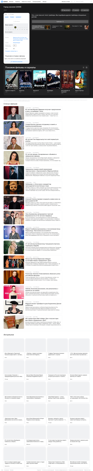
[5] (15, 29)
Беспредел (50, 90)
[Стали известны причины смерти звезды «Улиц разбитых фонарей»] (57, 435)
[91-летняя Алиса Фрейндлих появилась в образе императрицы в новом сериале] (14, 435)
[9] (24, 29)
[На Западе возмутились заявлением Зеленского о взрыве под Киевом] (35, 435)
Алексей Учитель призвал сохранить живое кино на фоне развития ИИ (42, 200)
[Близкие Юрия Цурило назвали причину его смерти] (79, 370)
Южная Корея (16, 42)
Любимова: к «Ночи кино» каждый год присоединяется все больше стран (38, 185)
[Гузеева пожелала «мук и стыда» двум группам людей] (35, 457)
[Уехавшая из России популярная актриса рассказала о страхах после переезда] (57, 370)
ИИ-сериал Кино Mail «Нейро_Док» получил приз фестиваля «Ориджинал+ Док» (41, 319)
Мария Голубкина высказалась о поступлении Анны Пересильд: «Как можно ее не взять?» (42, 230)
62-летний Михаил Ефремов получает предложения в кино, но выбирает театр (43, 110)
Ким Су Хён (20, 40)
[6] (17, 29)
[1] (6, 29)
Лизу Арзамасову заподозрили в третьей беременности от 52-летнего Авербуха (39, 215)
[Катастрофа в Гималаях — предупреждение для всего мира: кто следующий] (14, 370)
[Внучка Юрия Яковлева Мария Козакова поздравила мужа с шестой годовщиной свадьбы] (35, 370)
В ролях (7, 37)
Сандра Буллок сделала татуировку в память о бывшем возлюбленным (41, 125)
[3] (11, 29)
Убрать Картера (79, 90)
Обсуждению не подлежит (65, 91)
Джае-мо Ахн (16, 37)
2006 (5, 14)
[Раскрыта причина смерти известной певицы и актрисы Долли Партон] (79, 414)
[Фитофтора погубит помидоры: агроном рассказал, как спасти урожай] (79, 457)
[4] (13, 29)
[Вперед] (86, 67)
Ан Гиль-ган (23, 37)
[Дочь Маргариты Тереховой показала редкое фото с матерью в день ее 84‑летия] (14, 349)
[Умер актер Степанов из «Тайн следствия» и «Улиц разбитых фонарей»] (57, 457)
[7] (20, 29)
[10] (26, 29)
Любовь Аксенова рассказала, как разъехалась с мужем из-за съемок (41, 289)
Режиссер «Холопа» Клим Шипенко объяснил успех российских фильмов (42, 274)
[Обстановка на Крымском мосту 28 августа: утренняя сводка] (14, 392)
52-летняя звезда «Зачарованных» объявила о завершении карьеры (41, 155)
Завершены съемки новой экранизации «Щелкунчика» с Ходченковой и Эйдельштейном (41, 170)
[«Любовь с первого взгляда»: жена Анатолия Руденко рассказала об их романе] (35, 349)
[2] (8, 29)
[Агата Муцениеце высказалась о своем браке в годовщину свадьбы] (35, 392)
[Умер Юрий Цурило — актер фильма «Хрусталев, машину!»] (57, 392)
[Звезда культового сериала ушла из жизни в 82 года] (79, 435)
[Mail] (2, 1)
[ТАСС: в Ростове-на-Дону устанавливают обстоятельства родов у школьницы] (79, 392)
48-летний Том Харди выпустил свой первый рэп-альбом (42, 140)
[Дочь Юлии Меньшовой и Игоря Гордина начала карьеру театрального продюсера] (35, 414)
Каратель (21, 90)
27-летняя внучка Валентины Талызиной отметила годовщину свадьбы (42, 244)
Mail (2, 470)
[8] (22, 29)
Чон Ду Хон (16, 39)
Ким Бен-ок (22, 39)
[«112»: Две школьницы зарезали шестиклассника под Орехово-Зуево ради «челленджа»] (79, 349)
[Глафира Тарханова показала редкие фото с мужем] (57, 349)
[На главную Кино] (5, 1)
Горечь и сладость (10, 90)
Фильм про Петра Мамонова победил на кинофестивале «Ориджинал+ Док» (38, 259)
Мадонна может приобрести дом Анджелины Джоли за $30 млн (43, 304)
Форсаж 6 (36, 90)
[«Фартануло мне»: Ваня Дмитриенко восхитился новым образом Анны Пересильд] (14, 414)
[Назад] (83, 67)
